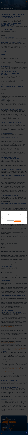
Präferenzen (5, 218)
